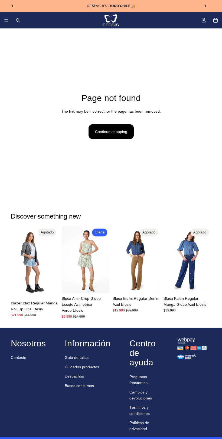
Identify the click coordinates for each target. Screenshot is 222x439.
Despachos (74, 376)
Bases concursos (79, 385)
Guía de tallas (77, 357)
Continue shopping (111, 131)
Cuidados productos (82, 367)
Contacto (18, 357)
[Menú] (6, 20)
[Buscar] (18, 20)
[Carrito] (215, 20)
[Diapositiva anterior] (13, 6)
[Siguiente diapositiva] (205, 6)
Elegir (105, 285)
